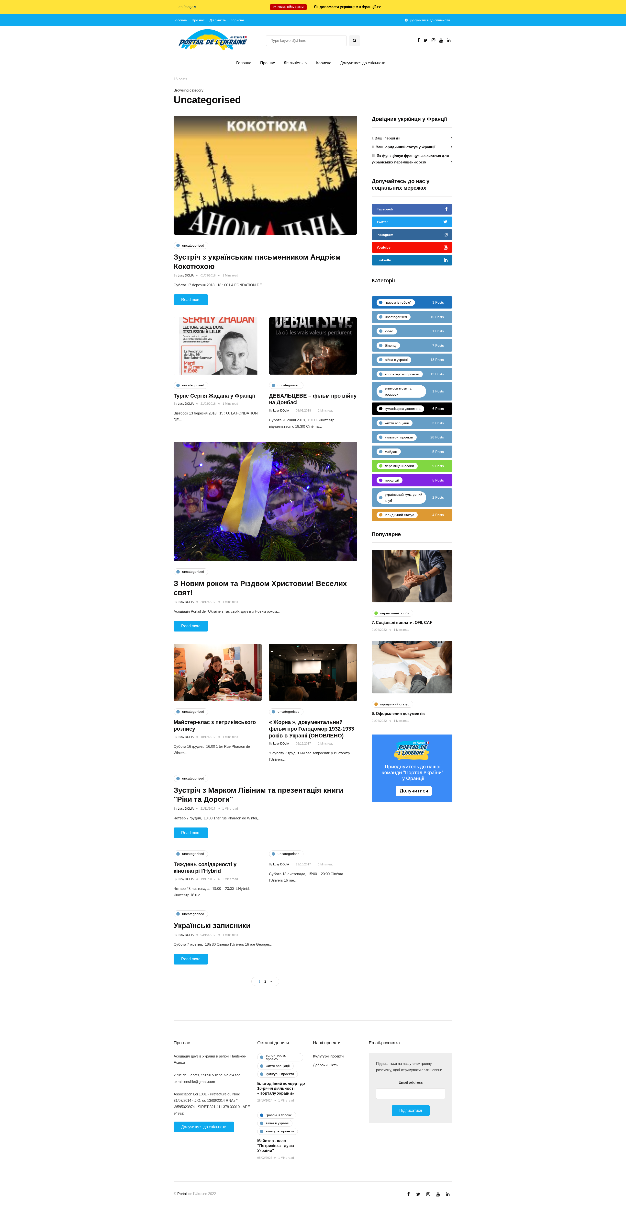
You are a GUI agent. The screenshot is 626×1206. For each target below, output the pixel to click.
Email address (411, 1082)
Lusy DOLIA (186, 275)
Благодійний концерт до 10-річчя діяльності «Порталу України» (281, 1088)
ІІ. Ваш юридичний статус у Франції (403, 147)
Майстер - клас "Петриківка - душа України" (275, 1146)
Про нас (198, 20)
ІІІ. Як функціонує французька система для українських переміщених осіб (410, 159)
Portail (182, 1194)
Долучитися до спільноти (430, 20)
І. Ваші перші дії (386, 138)
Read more (191, 300)
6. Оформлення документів (398, 714)
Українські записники (212, 925)
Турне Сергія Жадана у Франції (214, 396)
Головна (180, 20)
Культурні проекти (328, 1056)
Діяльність (218, 20)
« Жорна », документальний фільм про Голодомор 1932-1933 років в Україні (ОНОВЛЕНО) (311, 729)
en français (187, 7)
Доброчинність (325, 1065)
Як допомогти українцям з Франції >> (347, 7)
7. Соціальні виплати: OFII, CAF (402, 622)
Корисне (237, 20)
